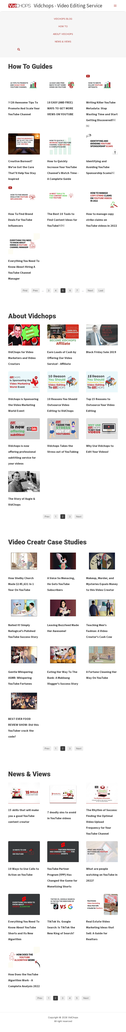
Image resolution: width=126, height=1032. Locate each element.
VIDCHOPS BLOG (63, 19)
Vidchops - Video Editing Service (68, 5)
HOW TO (63, 26)
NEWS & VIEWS (63, 41)
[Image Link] (24, 85)
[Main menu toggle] (115, 5)
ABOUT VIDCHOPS (63, 34)
